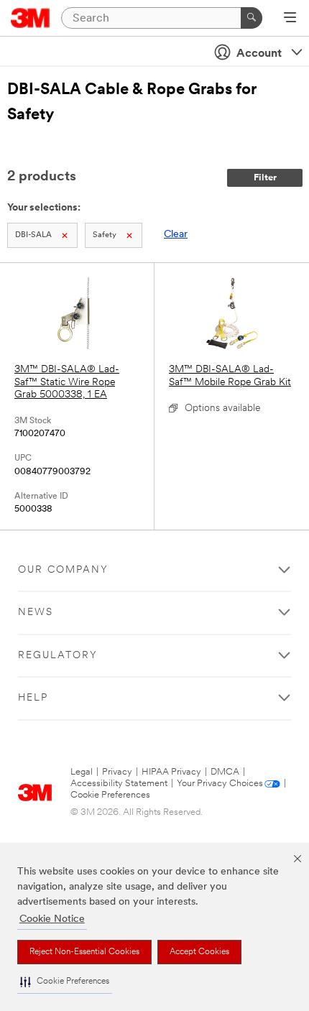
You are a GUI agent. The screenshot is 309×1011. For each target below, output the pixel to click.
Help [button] (33, 698)
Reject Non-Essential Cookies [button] (84, 952)
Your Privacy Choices (220, 783)
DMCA (225, 772)
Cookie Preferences (110, 795)
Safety (104, 235)
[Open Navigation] (290, 18)
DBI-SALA (33, 235)
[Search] (251, 18)
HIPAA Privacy (171, 772)
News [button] (35, 612)
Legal (81, 772)
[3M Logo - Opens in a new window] (30, 18)
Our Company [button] (63, 570)
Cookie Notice (52, 919)
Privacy (117, 772)
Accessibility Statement (118, 783)
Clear (176, 234)
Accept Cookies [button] (199, 952)
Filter (265, 178)
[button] (64, 982)
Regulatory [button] (58, 655)
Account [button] (259, 54)
